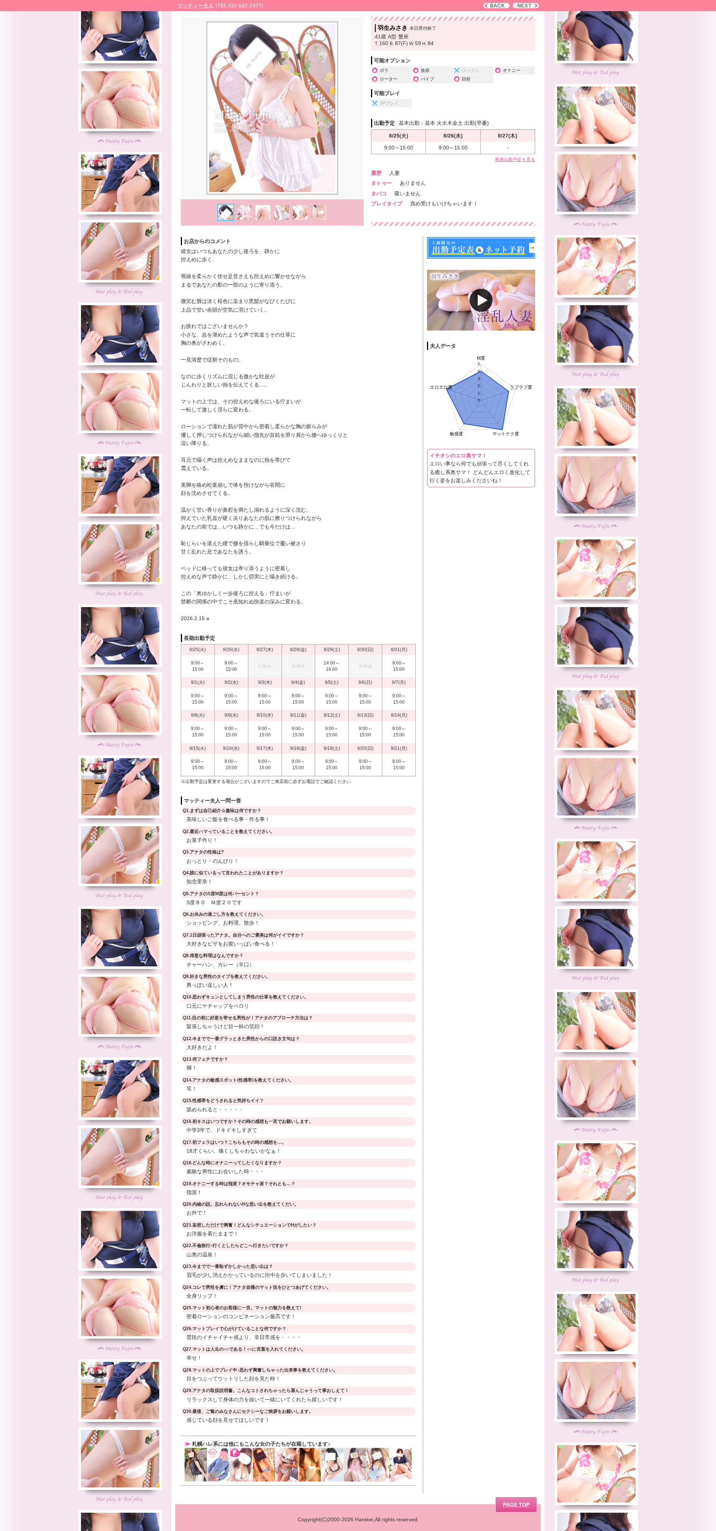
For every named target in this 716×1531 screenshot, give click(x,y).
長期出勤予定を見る (515, 159)
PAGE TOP (516, 1505)
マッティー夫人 (195, 6)
